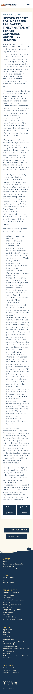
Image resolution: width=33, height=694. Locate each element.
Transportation (9, 651)
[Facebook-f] (4, 682)
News (6, 575)
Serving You (10, 590)
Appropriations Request (12, 619)
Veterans (6, 615)
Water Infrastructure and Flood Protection (15, 657)
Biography (7, 561)
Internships (7, 607)
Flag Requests (8, 595)
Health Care (7, 637)
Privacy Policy (8, 689)
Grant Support (9, 612)
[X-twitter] (8, 682)
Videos (5, 580)
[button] (9, 507)
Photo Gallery (8, 582)
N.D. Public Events (10, 617)
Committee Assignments (13, 564)
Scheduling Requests (11, 593)
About (7, 559)
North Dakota (8, 566)
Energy (5, 634)
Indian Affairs (8, 639)
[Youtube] (16, 682)
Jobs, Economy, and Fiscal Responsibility (13, 643)
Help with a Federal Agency (14, 600)
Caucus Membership (11, 569)
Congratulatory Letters (12, 610)
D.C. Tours (7, 598)
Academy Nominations (12, 605)
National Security (10, 646)
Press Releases (8, 578)
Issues (6, 627)
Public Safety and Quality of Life (16, 648)
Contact (8, 666)
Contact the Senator (11, 668)
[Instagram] (12, 682)
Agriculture (7, 630)
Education (7, 632)
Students (6, 602)
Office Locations (10, 670)
